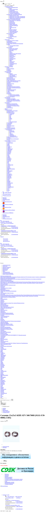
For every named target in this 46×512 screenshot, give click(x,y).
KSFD (10, 114)
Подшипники (12, 10)
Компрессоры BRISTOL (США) (13, 99)
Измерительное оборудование (15, 53)
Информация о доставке (9, 482)
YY (10, 120)
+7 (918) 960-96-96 (14, 234)
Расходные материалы (13, 25)
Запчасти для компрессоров (12, 7)
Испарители (11, 21)
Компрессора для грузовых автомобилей (17, 16)
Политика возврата (8, 477)
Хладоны (11, 46)
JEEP (8, 161)
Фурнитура (9, 93)
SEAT (8, 179)
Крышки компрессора (13, 11)
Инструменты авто (10, 33)
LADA (8, 163)
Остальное (11, 57)
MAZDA (9, 167)
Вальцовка (11, 50)
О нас (4, 217)
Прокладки (9, 84)
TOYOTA (9, 185)
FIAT (8, 154)
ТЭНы (8, 91)
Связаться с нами (6, 494)
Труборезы (11, 64)
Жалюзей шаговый (13, 121)
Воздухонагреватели (11, 78)
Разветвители (9, 85)
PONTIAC (9, 175)
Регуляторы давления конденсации (14, 87)
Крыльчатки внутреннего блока (13, 105)
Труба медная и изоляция (14, 94)
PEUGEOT (9, 173)
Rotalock (11, 73)
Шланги (11, 65)
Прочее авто (9, 37)
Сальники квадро (6, 412)
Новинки (6, 476)
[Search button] (12, 400)
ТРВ (10, 28)
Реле (10, 132)
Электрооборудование (13, 31)
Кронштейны (9, 41)
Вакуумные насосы (13, 49)
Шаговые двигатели (11, 127)
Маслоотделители (10, 83)
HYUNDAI (9, 158)
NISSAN (8, 171)
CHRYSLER (9, 149)
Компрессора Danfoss (11, 98)
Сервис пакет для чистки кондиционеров (15, 43)
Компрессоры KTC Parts (14, 15)
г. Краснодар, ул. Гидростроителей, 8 (8, 225)
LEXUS (8, 165)
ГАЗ (8, 188)
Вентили (9, 72)
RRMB (10, 118)
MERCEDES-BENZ (11, 168)
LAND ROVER (10, 164)
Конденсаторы (12, 22)
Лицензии (5, 215)
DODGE (8, 153)
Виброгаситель (10, 77)
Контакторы (11, 130)
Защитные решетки (11, 96)
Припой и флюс (12, 58)
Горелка (10, 52)
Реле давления (12, 75)
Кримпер (11, 34)
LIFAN (8, 166)
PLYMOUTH (9, 174)
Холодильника (10, 107)
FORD (8, 155)
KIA (8, 162)
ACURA (8, 141)
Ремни (10, 26)
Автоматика (9, 129)
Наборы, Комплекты (13, 24)
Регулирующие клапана (14, 12)
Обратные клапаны (13, 74)
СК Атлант (9, 101)
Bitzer (8, 67)
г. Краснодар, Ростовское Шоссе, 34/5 (8, 230)
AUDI (8, 143)
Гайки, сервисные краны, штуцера (13, 80)
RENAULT (9, 177)
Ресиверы (9, 88)
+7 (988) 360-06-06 (14, 254)
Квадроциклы (5, 410)
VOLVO (8, 187)
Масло (10, 8)
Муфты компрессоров (13, 9)
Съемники (11, 35)
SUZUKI (9, 184)
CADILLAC (9, 146)
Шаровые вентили (12, 76)
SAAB (8, 178)
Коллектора (11, 55)
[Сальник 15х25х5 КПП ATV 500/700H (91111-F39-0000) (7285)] (11, 444)
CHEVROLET (10, 148)
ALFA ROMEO (10, 142)
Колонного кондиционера (12, 103)
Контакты (4, 214)
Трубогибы (11, 62)
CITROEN (9, 150)
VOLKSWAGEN (10, 186)
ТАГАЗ (8, 189)
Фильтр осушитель (13, 29)
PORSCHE (9, 176)
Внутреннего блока (11, 112)
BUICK (8, 145)
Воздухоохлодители (11, 79)
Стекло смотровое (10, 90)
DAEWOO (9, 151)
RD (10, 115)
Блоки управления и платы (12, 136)
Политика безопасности (7, 218)
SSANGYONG (10, 182)
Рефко (10, 60)
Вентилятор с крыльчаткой (12, 110)
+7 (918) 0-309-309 (14, 228)
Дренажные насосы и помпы (12, 40)
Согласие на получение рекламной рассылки (13, 480)
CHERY (8, 147)
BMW (8, 144)
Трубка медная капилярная (14, 95)
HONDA (9, 157)
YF (10, 119)
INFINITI (9, 159)
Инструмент (9, 47)
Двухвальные (9, 122)
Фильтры (9, 92)
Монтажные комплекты (11, 42)
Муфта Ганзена (12, 56)
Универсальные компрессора (14, 18)
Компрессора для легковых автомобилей (17, 17)
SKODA (8, 180)
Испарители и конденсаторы (12, 81)
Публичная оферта (6, 216)
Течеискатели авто (13, 36)
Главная (4, 408)
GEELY (8, 156)
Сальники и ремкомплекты (14, 13)
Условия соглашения (9, 484)
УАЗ (8, 190)
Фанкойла (9, 106)
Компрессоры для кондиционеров (13, 100)
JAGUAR (9, 160)
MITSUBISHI (9, 170)
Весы (10, 51)
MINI (8, 169)
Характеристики (6, 446)
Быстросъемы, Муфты (13, 48)
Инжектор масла (12, 54)
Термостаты (11, 134)
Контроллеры (12, 131)
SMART (8, 181)
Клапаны (9, 82)
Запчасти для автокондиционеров (13, 19)
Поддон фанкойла (10, 68)
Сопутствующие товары (14, 45)
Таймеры (11, 133)
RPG (10, 116)
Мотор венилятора (10, 125)
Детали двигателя (6, 411)
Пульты (8, 139)
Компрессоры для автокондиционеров (14, 14)
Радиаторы (11, 38)
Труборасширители (13, 63)
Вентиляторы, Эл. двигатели (14, 20)
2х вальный (11, 113)
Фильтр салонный (12, 30)
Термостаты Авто (12, 27)
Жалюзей (9, 124)
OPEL (8, 172)
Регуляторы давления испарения (13, 86)
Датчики (8, 137)
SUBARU (9, 183)
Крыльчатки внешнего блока (12, 104)
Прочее (4, 409)
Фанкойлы (9, 70)
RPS (10, 117)
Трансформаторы (12, 135)
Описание (5, 447)
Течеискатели (12, 61)
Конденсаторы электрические (13, 138)
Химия (8, 44)
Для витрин (9, 123)
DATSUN (9, 152)
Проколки (11, 59)
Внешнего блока (10, 111)
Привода (9, 69)
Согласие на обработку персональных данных (14, 479)
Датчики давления (12, 32)
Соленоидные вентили (11, 89)
